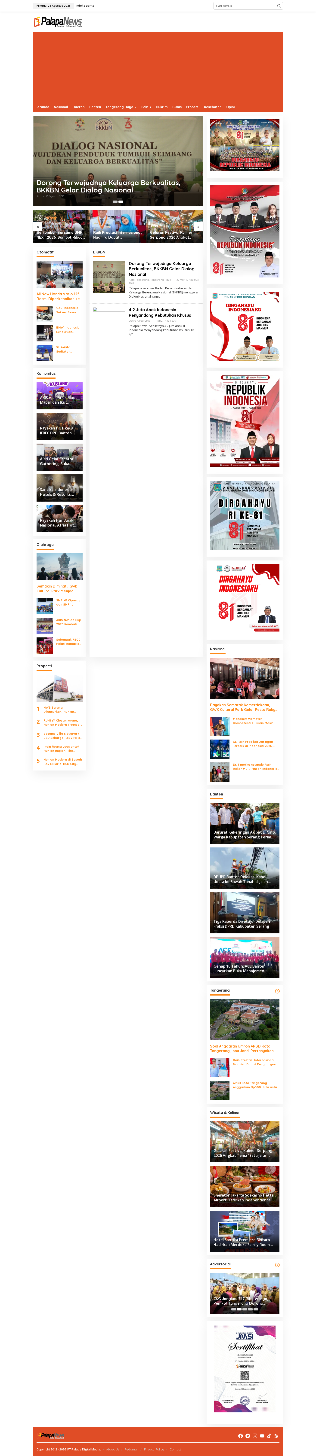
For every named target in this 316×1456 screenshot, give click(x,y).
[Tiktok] (269, 1436)
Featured (144, 320)
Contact (175, 1449)
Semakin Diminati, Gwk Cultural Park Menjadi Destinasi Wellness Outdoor (57, 589)
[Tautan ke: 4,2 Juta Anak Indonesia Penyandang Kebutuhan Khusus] (121, 161)
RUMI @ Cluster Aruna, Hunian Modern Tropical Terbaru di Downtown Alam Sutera (62, 723)
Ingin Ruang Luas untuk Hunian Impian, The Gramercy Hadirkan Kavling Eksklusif (61, 749)
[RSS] (276, 1436)
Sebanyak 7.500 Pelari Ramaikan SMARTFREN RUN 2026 (68, 642)
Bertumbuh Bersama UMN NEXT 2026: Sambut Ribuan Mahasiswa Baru (61, 235)
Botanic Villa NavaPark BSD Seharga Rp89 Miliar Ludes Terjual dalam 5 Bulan (62, 736)
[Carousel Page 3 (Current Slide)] (244, 1309)
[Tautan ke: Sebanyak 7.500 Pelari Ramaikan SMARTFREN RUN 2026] (45, 645)
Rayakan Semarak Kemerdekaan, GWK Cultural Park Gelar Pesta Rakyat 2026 (244, 707)
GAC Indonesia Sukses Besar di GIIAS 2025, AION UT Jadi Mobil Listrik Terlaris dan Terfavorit (68, 310)
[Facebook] (241, 1436)
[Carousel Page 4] (250, 1309)
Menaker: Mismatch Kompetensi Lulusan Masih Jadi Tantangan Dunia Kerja (254, 721)
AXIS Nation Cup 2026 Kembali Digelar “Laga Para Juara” (68, 622)
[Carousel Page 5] (256, 1309)
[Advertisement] (158, 67)
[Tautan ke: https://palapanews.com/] (277, 991)
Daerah (133, 320)
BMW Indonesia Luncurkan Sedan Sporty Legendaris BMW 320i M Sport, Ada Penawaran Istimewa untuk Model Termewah (69, 330)
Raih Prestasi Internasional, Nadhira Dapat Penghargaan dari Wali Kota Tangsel (117, 235)
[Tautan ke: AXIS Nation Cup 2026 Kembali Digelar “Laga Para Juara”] (45, 625)
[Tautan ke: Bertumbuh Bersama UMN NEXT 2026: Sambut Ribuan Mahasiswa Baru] (61, 226)
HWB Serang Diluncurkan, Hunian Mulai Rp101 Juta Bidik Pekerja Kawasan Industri (60, 710)
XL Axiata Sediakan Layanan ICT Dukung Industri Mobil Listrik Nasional (68, 349)
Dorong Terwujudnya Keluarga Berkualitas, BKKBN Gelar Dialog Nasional (162, 269)
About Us (112, 1449)
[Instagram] (255, 1436)
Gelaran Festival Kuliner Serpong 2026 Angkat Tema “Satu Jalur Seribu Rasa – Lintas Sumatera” (172, 235)
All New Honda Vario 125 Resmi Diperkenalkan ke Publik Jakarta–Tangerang (58, 296)
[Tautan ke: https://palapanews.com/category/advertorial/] (277, 1265)
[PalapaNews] (58, 21)
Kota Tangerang (139, 279)
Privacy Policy (154, 1449)
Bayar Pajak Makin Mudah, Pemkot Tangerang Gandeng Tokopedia (244, 1301)
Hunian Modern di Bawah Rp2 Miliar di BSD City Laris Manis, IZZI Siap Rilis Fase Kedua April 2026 (62, 762)
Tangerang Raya (160, 279)
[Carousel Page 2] (120, 202)
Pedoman (132, 1449)
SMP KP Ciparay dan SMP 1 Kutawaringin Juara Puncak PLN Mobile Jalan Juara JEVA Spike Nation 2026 (68, 602)
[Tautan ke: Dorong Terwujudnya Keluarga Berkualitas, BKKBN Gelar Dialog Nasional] (109, 276)
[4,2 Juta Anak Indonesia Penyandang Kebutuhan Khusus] (134, 334)
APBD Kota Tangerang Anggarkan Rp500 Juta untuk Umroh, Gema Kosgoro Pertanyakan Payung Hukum (256, 1085)
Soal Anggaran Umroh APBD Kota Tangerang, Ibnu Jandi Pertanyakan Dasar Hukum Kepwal (242, 1049)
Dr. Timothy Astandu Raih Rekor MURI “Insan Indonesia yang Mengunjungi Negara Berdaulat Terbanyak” (255, 767)
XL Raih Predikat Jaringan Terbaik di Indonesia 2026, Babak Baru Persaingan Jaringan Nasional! (253, 744)
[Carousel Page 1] (233, 1309)
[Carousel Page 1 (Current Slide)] (115, 202)
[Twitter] (248, 1436)
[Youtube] (262, 1436)
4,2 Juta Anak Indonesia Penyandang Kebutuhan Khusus (101, 186)
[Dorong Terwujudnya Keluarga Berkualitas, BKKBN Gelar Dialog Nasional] (160, 297)
